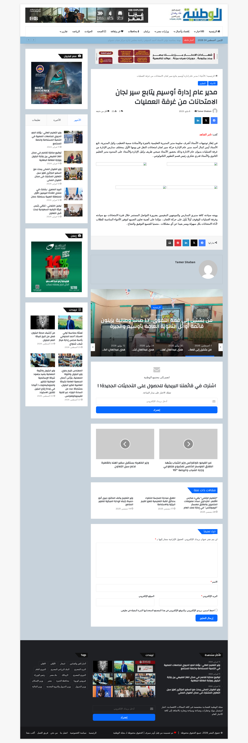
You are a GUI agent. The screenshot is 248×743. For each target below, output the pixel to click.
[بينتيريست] (177, 243)
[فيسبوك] (214, 120)
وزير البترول (80, 686)
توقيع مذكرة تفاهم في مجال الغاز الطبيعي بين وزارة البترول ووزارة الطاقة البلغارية (46, 156)
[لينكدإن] (198, 120)
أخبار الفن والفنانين (78, 663)
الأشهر (77, 120)
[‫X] (206, 120)
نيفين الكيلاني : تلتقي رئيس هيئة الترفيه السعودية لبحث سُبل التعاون (47, 209)
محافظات (133, 31)
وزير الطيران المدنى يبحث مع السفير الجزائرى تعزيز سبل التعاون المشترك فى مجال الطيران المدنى (47, 174)
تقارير (64, 31)
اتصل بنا (64, 732)
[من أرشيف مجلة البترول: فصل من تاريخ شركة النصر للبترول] (43, 322)
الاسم (214, 581)
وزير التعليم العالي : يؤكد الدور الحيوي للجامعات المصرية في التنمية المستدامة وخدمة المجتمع (46, 138)
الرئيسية (213, 31)
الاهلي (43, 663)
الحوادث (88, 31)
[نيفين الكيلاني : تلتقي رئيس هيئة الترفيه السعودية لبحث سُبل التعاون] (73, 210)
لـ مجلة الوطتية (120, 732)
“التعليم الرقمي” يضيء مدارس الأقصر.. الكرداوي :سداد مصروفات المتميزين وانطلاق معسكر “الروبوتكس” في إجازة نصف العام (200, 503)
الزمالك (65, 675)
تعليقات (36, 120)
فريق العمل (42, 732)
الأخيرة (57, 120)
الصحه (100, 31)
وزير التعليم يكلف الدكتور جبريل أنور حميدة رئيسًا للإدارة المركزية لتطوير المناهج (115, 501)
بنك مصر (53, 675)
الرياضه (76, 31)
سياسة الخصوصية (78, 732)
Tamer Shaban (204, 111)
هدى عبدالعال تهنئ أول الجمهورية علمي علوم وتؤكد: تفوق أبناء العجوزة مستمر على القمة (156, 323)
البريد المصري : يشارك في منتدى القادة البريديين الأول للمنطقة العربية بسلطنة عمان (46, 193)
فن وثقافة (116, 31)
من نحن (54, 732)
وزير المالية (37, 686)
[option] (157, 322)
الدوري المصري (79, 675)
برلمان (147, 31)
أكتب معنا (30, 732)
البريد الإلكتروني (209, 596)
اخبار (198, 31)
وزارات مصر (163, 31)
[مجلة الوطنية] (195, 15)
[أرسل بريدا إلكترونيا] (196, 111)
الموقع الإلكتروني (146, 596)
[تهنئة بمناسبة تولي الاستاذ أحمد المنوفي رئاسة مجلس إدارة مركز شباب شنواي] (70, 322)
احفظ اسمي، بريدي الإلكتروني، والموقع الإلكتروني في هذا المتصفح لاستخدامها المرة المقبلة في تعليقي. (167, 610)
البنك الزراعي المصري (60, 669)
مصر (50, 680)
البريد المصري (80, 669)
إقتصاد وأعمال (182, 31)
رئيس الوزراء (39, 675)
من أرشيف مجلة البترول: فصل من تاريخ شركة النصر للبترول (153, 40)
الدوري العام (41, 669)
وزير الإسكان (37, 680)
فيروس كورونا (80, 680)
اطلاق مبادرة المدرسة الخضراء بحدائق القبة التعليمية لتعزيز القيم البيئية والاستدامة (158, 501)
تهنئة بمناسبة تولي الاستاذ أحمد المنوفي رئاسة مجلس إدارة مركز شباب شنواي (70, 338)
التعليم (203, 83)
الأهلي (53, 663)
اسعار (62, 663)
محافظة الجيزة (62, 680)
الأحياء (202, 76)
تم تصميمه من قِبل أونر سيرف (159, 732)
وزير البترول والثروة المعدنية (59, 686)
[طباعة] (169, 243)
